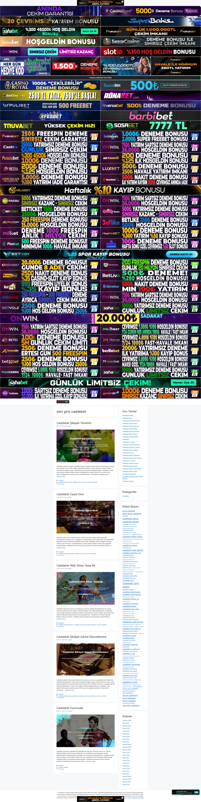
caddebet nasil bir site (132, 622)
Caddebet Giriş (127, 418)
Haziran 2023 (126, 781)
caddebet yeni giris (129, 675)
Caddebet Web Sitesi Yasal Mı (76, 565)
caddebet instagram (130, 603)
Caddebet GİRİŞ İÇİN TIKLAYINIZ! (100, 78)
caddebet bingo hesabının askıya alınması (130, 543)
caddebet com (126, 567)
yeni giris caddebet (92, 482)
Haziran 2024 (126, 749)
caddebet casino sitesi (129, 565)
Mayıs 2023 (126, 784)
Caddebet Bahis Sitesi (132, 536)
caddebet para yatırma (131, 629)
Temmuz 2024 (127, 747)
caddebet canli (126, 547)
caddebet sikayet (129, 635)
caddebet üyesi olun (80, 553)
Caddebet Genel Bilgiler (129, 428)
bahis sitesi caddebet (131, 513)
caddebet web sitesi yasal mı (66, 624)
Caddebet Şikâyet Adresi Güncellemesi (81, 636)
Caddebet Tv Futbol (128, 442)
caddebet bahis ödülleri (139, 539)
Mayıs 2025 (126, 728)
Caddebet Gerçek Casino (130, 463)
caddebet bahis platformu (137, 534)
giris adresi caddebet (128, 691)
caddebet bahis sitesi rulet (127, 539)
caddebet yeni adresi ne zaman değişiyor (85, 624)
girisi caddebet (127, 693)
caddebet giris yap (128, 578)
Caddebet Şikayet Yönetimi (74, 423)
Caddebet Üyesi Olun (70, 494)
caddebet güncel (128, 590)
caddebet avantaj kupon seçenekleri (129, 526)
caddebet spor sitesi (126, 642)
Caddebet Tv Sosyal (128, 460)
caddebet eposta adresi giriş (128, 571)
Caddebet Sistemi (128, 481)
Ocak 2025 (125, 733)
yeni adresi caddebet (128, 703)
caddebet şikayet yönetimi (80, 482)
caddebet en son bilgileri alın (128, 569)
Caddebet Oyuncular (70, 708)
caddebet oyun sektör (138, 626)
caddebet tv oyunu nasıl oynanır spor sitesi (131, 655)
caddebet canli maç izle (131, 553)
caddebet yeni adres (129, 669)
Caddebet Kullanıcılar (129, 474)
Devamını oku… (61, 476)
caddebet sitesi (128, 638)
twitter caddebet (129, 701)
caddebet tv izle (128, 653)
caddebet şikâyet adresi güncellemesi (68, 696)
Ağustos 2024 (126, 744)
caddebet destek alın (136, 567)
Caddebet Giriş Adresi (130, 585)
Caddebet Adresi (127, 415)
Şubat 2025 (126, 731)
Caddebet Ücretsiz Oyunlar (131, 420)
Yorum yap (61, 484)
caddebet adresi (130, 521)
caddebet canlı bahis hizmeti (128, 559)
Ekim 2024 (125, 739)
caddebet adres (130, 518)
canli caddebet (137, 686)
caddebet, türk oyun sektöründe (87, 696)
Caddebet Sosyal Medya (130, 450)
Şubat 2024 (126, 760)
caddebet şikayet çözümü (65, 482)
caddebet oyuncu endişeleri (128, 626)
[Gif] (100, 190)
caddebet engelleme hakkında (66, 553)
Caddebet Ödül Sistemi (129, 423)
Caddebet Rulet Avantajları (130, 431)
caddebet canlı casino (130, 561)
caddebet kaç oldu (130, 609)
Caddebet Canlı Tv (128, 452)
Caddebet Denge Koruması (131, 444)
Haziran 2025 (126, 725)
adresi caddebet (128, 511)
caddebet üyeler (137, 679)
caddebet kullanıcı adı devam (128, 611)
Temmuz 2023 (127, 779)
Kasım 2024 (126, 736)
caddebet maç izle (127, 615)
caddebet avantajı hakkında (128, 528)
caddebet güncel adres (131, 592)
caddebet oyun (138, 624)
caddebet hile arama (126, 601)
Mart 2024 (125, 757)
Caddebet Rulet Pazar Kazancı (132, 458)
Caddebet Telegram (130, 644)
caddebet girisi (127, 574)
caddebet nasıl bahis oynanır (128, 624)
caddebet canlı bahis (128, 557)
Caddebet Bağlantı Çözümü (131, 447)
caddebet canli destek (132, 550)
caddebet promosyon (129, 633)
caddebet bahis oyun (126, 534)
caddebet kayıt (129, 606)
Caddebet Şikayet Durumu (130, 426)
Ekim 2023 (125, 771)
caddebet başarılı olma (127, 541)
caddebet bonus (129, 545)
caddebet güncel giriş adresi (128, 596)
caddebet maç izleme (128, 617)
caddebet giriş (128, 580)
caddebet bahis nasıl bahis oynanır (129, 532)
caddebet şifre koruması (127, 686)
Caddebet (61, 480)
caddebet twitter (128, 658)
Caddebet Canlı (127, 555)
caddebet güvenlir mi (130, 599)
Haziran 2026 (126, 720)
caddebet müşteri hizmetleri (130, 619)
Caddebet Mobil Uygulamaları (131, 468)
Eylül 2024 (125, 741)
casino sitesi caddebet (130, 689)
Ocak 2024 (125, 763)
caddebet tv (126, 647)
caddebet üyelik (129, 682)
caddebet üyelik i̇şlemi (127, 684)
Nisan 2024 (126, 755)
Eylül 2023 (125, 773)
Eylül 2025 (125, 723)
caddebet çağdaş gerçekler (128, 679)
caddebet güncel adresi (131, 594)
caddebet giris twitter (129, 576)
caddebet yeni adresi (129, 671)
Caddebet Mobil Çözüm (129, 434)
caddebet (125, 516)
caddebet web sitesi (128, 660)
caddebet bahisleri (127, 530)
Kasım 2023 (126, 768)
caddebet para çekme (130, 631)
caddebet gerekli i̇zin (139, 571)
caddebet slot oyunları (129, 640)
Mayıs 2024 (126, 752)
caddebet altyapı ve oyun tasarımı (129, 524)
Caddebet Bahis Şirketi (129, 471)
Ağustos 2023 (126, 776)
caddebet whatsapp (131, 664)
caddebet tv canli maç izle (130, 651)
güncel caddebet (129, 695)
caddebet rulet (141, 633)
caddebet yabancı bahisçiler (128, 666)
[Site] (50, 136)
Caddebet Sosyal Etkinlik (130, 436)
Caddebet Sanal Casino (129, 466)
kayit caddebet (129, 698)
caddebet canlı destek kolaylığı (128, 563)
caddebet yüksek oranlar (129, 677)
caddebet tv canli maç (131, 649)
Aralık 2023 (126, 765)
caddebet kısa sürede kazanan (128, 613)
